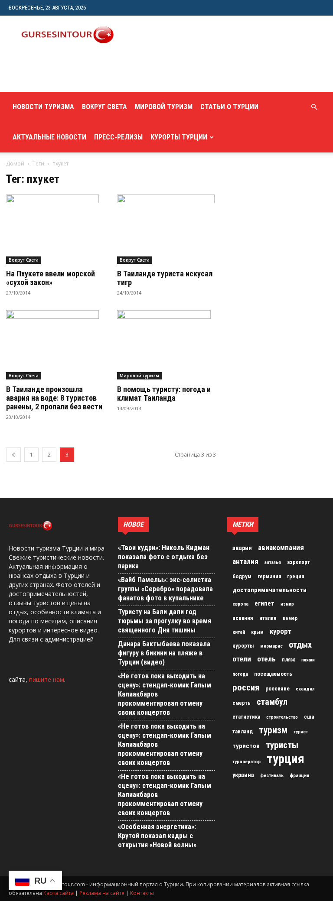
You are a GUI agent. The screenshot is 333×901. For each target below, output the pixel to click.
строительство (282, 717)
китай (238, 632)
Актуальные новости (49, 137)
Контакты (142, 893)
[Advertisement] (110, 73)
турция (285, 759)
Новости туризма (43, 107)
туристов (246, 746)
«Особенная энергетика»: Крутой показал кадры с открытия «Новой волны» (157, 836)
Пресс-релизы (118, 137)
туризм (273, 730)
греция (295, 577)
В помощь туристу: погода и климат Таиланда (164, 393)
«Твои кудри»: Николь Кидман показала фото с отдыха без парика (163, 557)
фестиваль (272, 775)
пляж (288, 659)
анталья (272, 562)
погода (240, 674)
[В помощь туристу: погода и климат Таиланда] (166, 344)
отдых (300, 645)
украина (243, 775)
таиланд (242, 731)
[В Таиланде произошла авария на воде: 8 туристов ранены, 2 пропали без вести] (55, 344)
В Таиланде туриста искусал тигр (164, 278)
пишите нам (46, 679)
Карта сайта (58, 893)
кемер (290, 618)
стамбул (272, 701)
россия (245, 687)
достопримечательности (269, 590)
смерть (241, 703)
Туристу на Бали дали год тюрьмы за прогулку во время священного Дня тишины (164, 621)
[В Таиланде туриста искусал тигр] (166, 229)
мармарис (271, 646)
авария (242, 548)
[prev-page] (13, 454)
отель (266, 659)
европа (240, 604)
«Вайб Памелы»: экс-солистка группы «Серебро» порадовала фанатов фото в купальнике (165, 589)
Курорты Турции (178, 137)
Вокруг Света (104, 107)
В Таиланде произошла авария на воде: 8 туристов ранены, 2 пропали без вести (54, 398)
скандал (305, 689)
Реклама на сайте (101, 893)
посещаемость (273, 674)
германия (269, 577)
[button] (314, 107)
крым (257, 632)
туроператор (246, 761)
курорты (243, 645)
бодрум (241, 576)
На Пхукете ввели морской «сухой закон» (50, 278)
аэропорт (298, 562)
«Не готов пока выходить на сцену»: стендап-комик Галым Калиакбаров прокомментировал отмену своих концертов (164, 694)
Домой (15, 163)
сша (309, 716)
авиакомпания (281, 547)
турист (301, 732)
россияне (277, 688)
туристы (282, 745)
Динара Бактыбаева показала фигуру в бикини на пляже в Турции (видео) (164, 653)
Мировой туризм (164, 107)
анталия (245, 561)
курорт (280, 631)
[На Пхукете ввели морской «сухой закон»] (55, 229)
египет (264, 603)
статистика (246, 717)
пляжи (308, 660)
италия (268, 618)
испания (242, 618)
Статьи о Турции (229, 107)
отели (241, 659)
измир (287, 604)
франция (299, 775)
